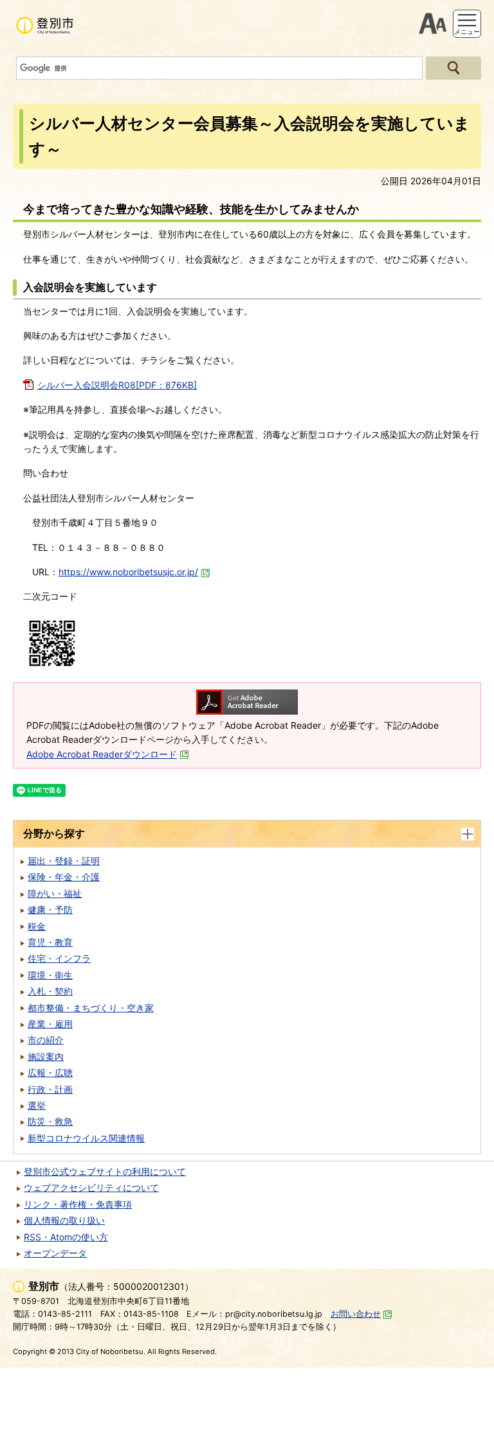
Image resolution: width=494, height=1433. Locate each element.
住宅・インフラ (59, 958)
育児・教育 (50, 942)
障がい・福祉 (55, 893)
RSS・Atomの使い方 (66, 1236)
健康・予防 (50, 909)
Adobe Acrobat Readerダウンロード (101, 754)
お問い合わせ (356, 1314)
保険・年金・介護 (64, 876)
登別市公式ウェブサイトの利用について (105, 1171)
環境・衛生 (50, 974)
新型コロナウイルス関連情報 (86, 1138)
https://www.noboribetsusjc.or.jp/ (128, 571)
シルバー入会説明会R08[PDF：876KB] (117, 384)
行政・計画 (50, 1089)
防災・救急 (50, 1121)
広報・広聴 (50, 1072)
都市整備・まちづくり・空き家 (91, 1007)
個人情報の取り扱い (64, 1220)
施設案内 (46, 1056)
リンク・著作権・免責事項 (78, 1204)
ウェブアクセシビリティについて (91, 1187)
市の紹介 (46, 1039)
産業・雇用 (50, 1023)
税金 (37, 926)
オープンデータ (55, 1252)
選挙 (37, 1105)
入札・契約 (50, 991)
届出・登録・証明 (64, 860)
